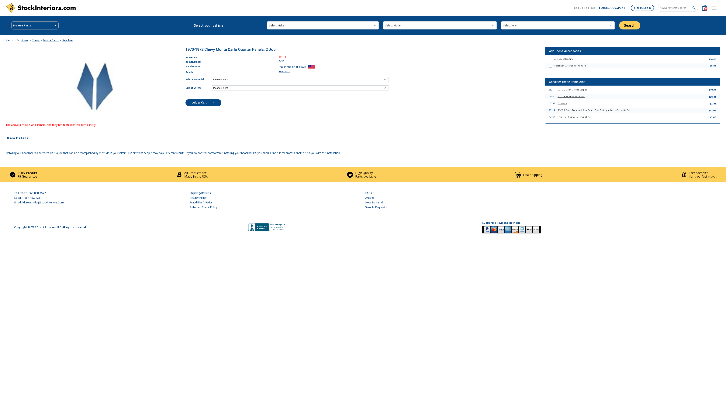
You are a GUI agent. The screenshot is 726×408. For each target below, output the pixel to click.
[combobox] (35, 25)
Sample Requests (376, 207)
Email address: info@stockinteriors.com (39, 202)
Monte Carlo (51, 40)
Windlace (562, 103)
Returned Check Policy (203, 207)
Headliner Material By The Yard (570, 65)
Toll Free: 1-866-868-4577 (30, 193)
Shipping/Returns (200, 193)
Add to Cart (199, 102)
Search (629, 25)
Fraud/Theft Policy (201, 202)
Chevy (36, 40)
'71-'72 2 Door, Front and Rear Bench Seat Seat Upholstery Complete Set (594, 110)
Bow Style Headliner (564, 58)
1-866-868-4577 (611, 7)
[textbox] (35, 25)
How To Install (374, 202)
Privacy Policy (198, 197)
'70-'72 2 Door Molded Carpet (572, 89)
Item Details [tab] (17, 138)
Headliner (67, 40)
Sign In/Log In (642, 7)
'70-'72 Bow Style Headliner (571, 96)
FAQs (368, 193)
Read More (284, 71)
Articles (369, 197)
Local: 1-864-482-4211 (28, 197)
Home (24, 40)
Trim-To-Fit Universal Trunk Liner (575, 116)
